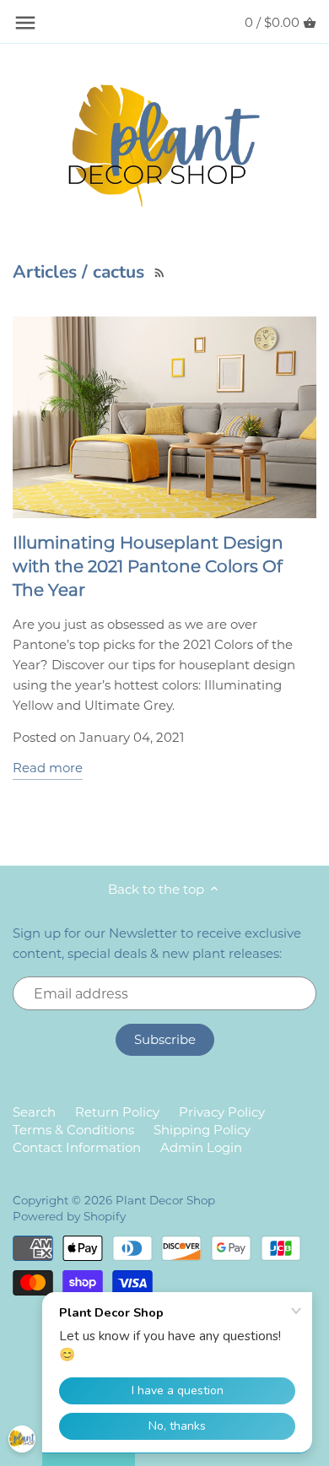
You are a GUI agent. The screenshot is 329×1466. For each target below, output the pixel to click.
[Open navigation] (25, 22)
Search (34, 1112)
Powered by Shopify (69, 1216)
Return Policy (117, 1112)
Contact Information (77, 1147)
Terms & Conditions (73, 1130)
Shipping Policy (202, 1130)
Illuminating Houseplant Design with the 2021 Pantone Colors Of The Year (148, 566)
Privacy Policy (222, 1112)
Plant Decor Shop (165, 1200)
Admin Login (201, 1147)
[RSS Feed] (157, 271)
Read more (48, 768)
